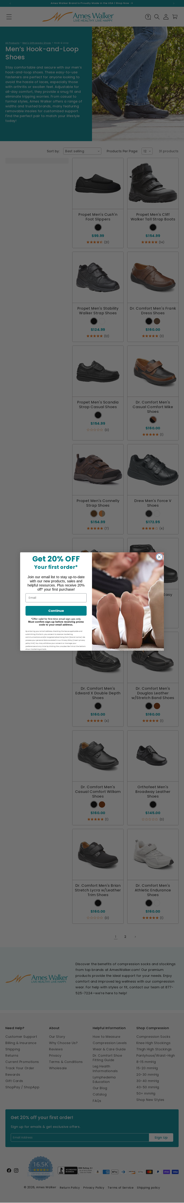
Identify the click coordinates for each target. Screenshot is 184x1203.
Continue (56, 610)
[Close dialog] (159, 557)
